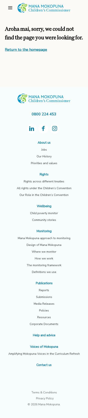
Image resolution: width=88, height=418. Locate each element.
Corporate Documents (44, 324)
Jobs (44, 150)
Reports (44, 290)
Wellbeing (44, 206)
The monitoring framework (44, 265)
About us (44, 143)
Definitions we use (44, 272)
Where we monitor (44, 252)
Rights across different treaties (44, 181)
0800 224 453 (44, 114)
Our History (44, 156)
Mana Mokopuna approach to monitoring (44, 238)
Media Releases (44, 304)
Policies (44, 310)
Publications (44, 283)
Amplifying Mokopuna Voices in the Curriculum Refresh (44, 354)
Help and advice (44, 335)
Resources (44, 317)
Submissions (44, 297)
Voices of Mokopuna (44, 347)
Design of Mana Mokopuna (44, 245)
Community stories (44, 220)
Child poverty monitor (44, 213)
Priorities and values (44, 163)
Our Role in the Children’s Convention (44, 195)
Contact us (44, 365)
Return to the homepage (26, 49)
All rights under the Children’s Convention (44, 188)
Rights (44, 174)
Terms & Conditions (44, 392)
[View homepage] (44, 12)
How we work (44, 258)
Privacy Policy (45, 398)
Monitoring (44, 231)
